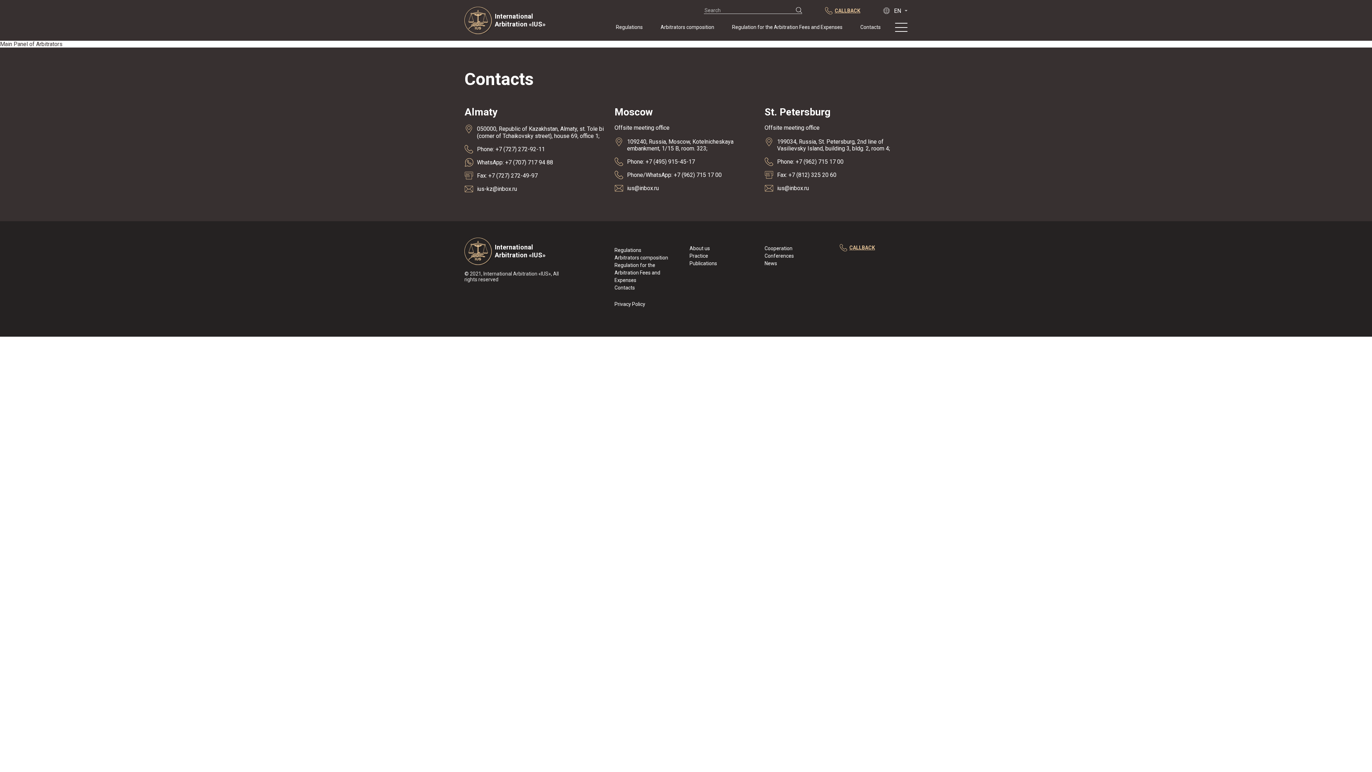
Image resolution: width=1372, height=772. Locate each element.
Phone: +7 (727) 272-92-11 (511, 149)
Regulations (629, 27)
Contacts (870, 27)
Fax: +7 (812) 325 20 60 (806, 175)
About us (700, 248)
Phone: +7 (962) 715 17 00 (810, 161)
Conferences (779, 256)
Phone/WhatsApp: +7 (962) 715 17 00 (674, 175)
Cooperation (778, 248)
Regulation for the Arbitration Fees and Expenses (787, 27)
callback (862, 248)
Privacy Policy (630, 304)
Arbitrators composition (687, 27)
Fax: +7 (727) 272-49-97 (507, 175)
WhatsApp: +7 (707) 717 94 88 (515, 162)
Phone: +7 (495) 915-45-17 (661, 161)
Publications (703, 263)
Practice (699, 256)
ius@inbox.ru (643, 188)
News (771, 263)
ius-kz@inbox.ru (497, 188)
